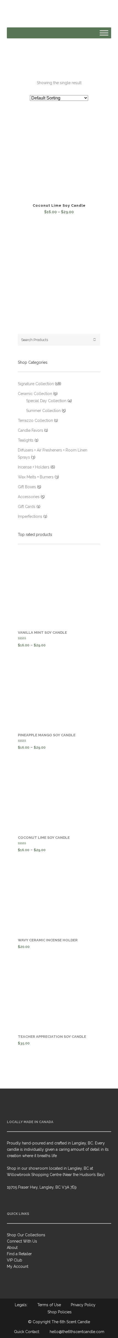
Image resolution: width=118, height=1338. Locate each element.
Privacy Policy (83, 1305)
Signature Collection (36, 384)
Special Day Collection (46, 401)
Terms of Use (49, 1305)
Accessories (29, 497)
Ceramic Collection (35, 393)
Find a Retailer (19, 1254)
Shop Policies (59, 1312)
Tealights (25, 440)
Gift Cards (26, 506)
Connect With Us (22, 1241)
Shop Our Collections (26, 1235)
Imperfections (30, 516)
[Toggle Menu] (104, 32)
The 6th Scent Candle (71, 1322)
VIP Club (14, 1260)
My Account (17, 1266)
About (12, 1247)
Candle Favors (30, 430)
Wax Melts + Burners (36, 477)
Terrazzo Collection (35, 420)
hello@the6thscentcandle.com (77, 1332)
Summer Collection (43, 410)
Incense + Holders (33, 467)
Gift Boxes (27, 487)
